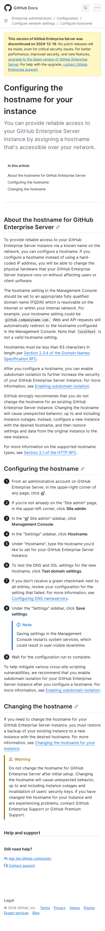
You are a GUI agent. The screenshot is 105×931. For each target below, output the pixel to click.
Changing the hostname (38, 706)
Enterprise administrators (32, 18)
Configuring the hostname (41, 468)
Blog (36, 913)
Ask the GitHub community (30, 858)
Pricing (89, 908)
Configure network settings (33, 23)
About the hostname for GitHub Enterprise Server (48, 223)
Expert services (16, 913)
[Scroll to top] (94, 920)
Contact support (22, 865)
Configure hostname (76, 23)
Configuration (67, 18)
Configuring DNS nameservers (40, 598)
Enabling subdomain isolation (62, 386)
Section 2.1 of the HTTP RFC (50, 452)
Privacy (60, 908)
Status (75, 908)
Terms (45, 908)
